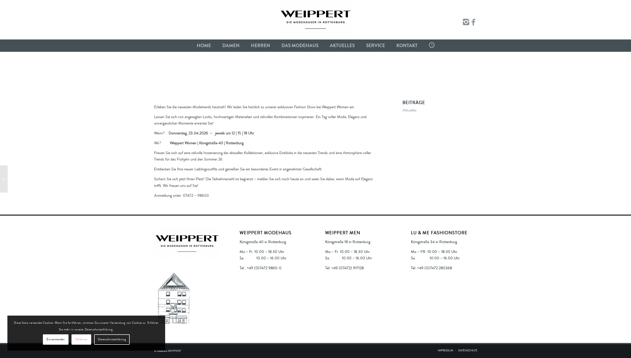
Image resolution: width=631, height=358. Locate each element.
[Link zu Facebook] (473, 22)
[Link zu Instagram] (466, 22)
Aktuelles (410, 110)
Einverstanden (56, 339)
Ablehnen (81, 339)
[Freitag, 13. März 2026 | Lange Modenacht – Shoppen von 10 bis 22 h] (4, 179)
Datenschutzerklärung (112, 339)
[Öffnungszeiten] (431, 45)
